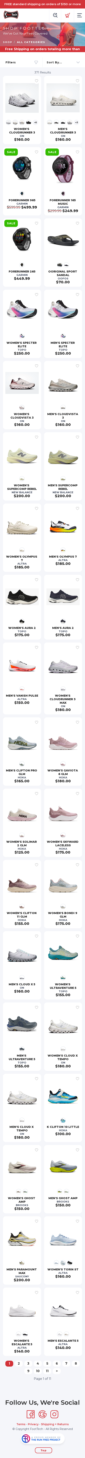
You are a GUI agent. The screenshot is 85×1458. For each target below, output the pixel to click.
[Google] (42, 1414)
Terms (21, 1424)
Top (44, 1450)
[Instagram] (54, 1414)
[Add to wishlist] (36, 81)
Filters (11, 62)
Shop (7, 42)
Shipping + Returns (55, 1424)
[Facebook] (31, 1414)
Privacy (33, 1424)
